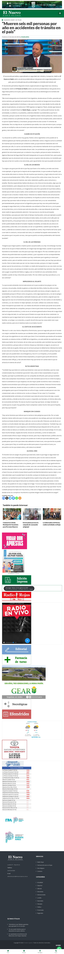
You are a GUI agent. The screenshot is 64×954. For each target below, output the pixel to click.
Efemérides (40, 891)
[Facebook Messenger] (13, 498)
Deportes (39, 885)
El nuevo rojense (28, 943)
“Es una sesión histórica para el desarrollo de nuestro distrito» (17, 930)
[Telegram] (10, 498)
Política (39, 907)
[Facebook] (3, 498)
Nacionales (40, 901)
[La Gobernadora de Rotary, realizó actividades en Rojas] (52, 514)
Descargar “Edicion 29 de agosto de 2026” (19, 588)
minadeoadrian (25, 37)
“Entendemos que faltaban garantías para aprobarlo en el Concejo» (18, 925)
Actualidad (40, 882)
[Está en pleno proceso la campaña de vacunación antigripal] (32, 514)
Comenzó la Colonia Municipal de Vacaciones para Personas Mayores (10, 525)
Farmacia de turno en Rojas (44, 865)
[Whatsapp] (16, 498)
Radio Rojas (40, 862)
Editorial (39, 888)
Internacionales (41, 895)
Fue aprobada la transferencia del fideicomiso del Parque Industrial (18, 935)
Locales (39, 898)
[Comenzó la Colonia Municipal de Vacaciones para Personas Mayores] (12, 514)
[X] (6, 498)
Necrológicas (40, 868)
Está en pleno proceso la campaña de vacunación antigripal (30, 525)
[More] (19, 498)
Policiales (39, 904)
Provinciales (40, 910)
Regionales (40, 913)
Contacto (39, 871)
